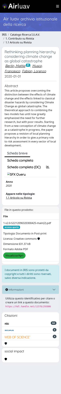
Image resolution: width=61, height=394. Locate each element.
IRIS (4, 34)
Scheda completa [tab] (20, 160)
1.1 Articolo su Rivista (19, 42)
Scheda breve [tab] (17, 153)
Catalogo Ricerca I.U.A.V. (25, 34)
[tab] (47, 167)
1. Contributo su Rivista (20, 38)
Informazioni (16, 289)
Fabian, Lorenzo (34, 71)
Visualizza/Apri (14, 255)
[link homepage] (17, 6)
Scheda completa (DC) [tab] (24, 167)
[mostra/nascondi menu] (57, 6)
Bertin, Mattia (15, 66)
